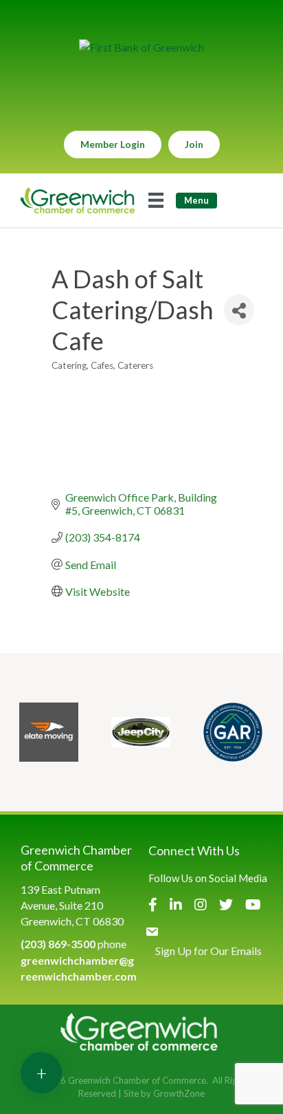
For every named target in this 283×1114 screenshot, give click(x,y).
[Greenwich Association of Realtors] (232, 732)
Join (194, 144)
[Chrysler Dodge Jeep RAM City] (140, 732)
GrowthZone (179, 1093)
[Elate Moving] (48, 732)
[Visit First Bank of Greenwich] (141, 47)
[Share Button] (239, 309)
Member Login (112, 144)
